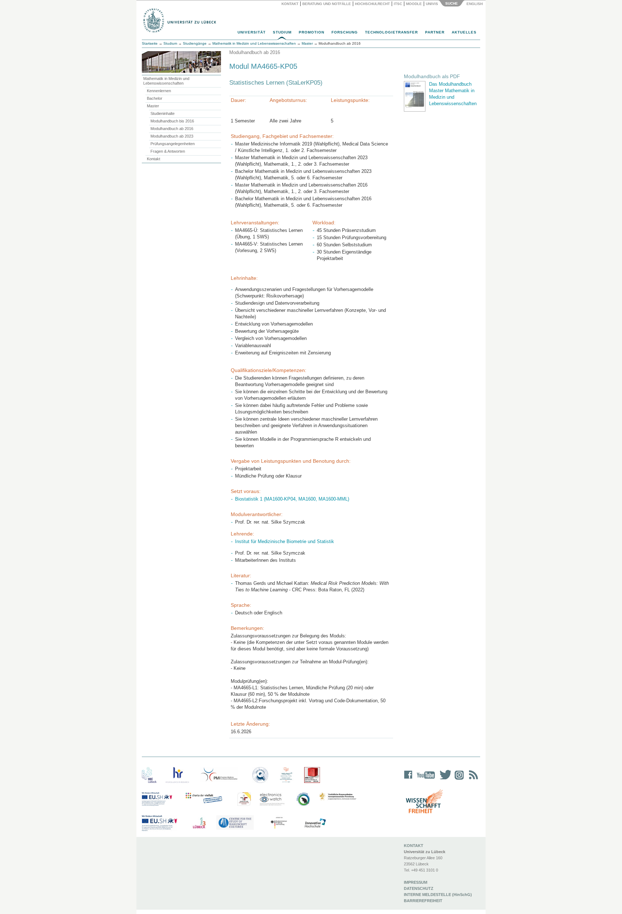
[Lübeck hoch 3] (199, 823)
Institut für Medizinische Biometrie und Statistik (284, 541)
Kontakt (289, 4)
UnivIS (432, 4)
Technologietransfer (391, 32)
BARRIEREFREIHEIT (423, 901)
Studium (282, 32)
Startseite (150, 43)
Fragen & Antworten (167, 151)
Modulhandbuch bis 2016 (172, 121)
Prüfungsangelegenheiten (172, 144)
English (475, 4)
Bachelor (154, 98)
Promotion (311, 32)
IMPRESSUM (415, 882)
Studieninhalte (162, 113)
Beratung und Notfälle (326, 4)
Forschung (345, 32)
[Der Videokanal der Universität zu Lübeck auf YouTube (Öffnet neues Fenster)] (424, 779)
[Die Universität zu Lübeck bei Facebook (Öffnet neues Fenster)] (408, 779)
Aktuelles (464, 32)
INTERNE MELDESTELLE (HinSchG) (438, 894)
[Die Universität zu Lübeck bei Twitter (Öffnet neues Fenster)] (443, 779)
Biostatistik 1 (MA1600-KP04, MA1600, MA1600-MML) (292, 499)
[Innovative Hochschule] (315, 823)
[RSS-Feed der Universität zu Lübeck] (472, 779)
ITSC (398, 4)
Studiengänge (195, 43)
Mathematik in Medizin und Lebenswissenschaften (166, 80)
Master (153, 106)
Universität (252, 32)
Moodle (414, 4)
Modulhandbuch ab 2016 (171, 128)
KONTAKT (413, 845)
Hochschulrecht (372, 4)
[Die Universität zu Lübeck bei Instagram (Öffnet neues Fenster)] (458, 779)
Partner (435, 32)
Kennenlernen (159, 91)
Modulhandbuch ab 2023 (171, 136)
